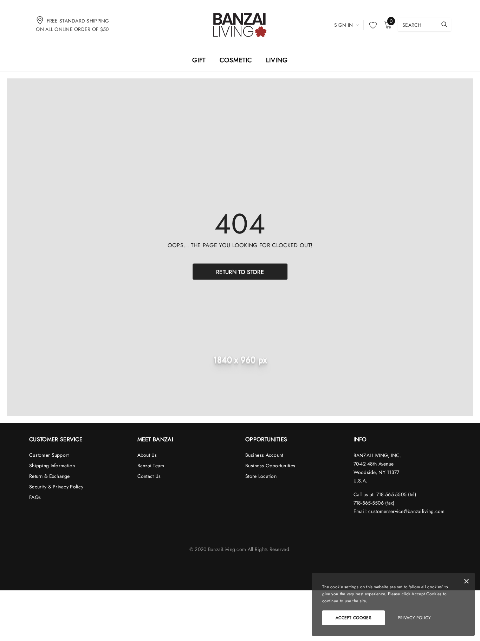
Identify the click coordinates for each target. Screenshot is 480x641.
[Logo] (240, 24)
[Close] (466, 582)
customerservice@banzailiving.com (406, 511)
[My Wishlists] (371, 25)
